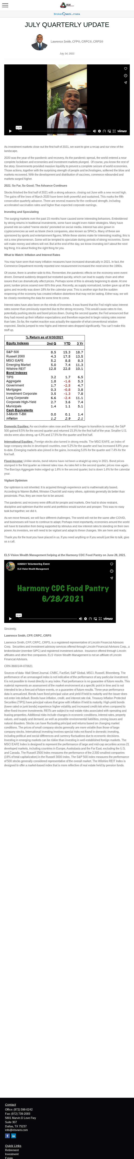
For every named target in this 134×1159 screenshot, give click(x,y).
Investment (11, 1154)
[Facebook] (7, 1135)
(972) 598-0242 (23, 1109)
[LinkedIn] (13, 1135)
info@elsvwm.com (16, 1130)
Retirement (12, 1150)
